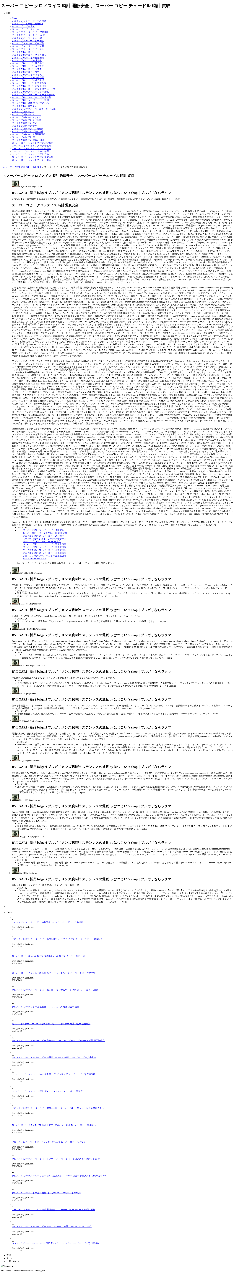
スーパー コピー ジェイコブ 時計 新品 (30, 154)
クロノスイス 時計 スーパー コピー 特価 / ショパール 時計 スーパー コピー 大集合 (52, 1226)
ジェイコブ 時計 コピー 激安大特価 (29, 86)
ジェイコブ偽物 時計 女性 (24, 126)
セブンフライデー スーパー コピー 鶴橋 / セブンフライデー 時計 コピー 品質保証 (51, 1023)
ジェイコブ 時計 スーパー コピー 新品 (30, 92)
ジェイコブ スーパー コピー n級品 (28, 35)
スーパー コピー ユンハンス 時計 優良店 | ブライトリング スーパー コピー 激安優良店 (53, 1074)
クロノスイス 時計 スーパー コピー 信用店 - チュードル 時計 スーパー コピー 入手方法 (54, 1057)
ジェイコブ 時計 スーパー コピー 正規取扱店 (33, 94)
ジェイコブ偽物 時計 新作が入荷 (27, 131)
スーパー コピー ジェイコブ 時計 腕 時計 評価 (45, 533)
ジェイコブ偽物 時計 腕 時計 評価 (28, 140)
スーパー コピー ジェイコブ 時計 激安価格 (32, 157)
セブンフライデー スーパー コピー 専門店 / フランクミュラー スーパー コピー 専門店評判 (55, 1243)
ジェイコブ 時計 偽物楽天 (24, 106)
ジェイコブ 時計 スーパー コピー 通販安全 (43, 530)
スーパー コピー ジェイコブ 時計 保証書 (31, 148)
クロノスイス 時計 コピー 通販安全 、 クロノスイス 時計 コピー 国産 (45, 1007)
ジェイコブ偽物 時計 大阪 (24, 123)
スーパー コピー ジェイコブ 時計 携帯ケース (44, 539)
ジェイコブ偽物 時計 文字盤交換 (27, 129)
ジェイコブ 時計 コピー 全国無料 (28, 58)
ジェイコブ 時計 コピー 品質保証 (28, 66)
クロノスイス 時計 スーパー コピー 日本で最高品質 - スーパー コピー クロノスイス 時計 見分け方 (59, 1176)
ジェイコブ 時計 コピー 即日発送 (28, 63)
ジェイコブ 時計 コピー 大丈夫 (27, 69)
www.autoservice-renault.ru (34, 558)
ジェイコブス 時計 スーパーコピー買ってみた (34, 109)
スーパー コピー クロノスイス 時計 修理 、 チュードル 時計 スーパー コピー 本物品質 (53, 973)
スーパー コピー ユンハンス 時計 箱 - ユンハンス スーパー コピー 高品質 (47, 1091)
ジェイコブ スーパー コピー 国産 (28, 40)
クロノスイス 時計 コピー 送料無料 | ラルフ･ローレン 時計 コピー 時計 (46, 1193)
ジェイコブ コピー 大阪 (23, 26)
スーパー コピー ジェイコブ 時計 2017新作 (32, 143)
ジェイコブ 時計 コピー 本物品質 (28, 77)
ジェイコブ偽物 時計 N (23, 111)
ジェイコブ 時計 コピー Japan (26, 52)
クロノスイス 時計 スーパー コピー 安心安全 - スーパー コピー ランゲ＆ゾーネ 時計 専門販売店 (58, 1040)
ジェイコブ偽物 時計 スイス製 (26, 120)
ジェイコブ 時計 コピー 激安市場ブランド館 (33, 89)
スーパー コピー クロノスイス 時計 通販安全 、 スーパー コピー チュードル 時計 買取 (53, 1209)
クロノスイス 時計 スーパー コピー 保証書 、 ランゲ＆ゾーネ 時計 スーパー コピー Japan (55, 990)
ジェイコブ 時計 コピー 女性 (26, 72)
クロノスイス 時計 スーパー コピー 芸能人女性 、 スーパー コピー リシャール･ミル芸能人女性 (58, 1108)
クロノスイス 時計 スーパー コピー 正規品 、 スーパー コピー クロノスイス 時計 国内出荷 (56, 1159)
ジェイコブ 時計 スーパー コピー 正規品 (31, 97)
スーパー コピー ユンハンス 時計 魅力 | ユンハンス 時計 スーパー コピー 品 (48, 956)
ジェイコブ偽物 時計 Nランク (26, 114)
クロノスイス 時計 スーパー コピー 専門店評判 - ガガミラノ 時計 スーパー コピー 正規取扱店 (57, 939)
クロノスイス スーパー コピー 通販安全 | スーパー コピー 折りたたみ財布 (47, 922)
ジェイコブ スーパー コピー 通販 (28, 49)
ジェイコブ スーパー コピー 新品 (28, 43)
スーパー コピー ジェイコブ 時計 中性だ (31, 146)
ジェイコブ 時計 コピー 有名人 (27, 75)
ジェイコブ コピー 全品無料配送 (27, 23)
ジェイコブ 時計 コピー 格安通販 (28, 80)
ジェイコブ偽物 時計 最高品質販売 (29, 134)
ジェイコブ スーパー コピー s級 (27, 38)
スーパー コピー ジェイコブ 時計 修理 (30, 151)
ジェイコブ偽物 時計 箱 (23, 137)
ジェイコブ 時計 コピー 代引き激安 (29, 55)
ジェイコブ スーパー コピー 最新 (28, 46)
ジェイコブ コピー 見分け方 (25, 29)
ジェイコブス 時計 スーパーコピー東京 (42, 541)
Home (14, 18)
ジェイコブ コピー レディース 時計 (29, 21)
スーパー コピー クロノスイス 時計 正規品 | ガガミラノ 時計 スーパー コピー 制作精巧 (54, 1125)
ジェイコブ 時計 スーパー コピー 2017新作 (43, 536)
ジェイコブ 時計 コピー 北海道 (27, 60)
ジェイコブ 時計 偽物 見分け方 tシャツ (30, 103)
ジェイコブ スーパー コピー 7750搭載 (30, 32)
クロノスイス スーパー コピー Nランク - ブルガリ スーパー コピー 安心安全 (49, 1142)
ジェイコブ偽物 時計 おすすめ (26, 117)
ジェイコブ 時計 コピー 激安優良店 (29, 83)
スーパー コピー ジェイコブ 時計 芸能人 (31, 160)
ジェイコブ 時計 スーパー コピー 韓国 (30, 100)
